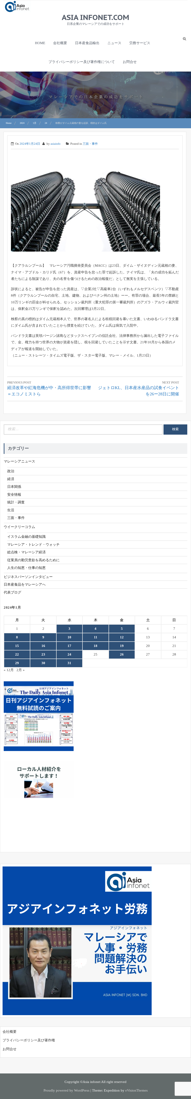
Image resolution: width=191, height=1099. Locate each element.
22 (17, 654)
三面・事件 (90, 143)
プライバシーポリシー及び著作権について (81, 62)
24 (69, 654)
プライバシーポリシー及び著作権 (29, 1040)
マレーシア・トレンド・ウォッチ (33, 544)
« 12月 (9, 670)
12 (122, 637)
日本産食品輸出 (87, 43)
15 (17, 646)
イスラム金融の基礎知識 (26, 536)
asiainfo (56, 143)
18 (95, 646)
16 (43, 646)
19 (122, 646)
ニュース (114, 43)
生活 (10, 510)
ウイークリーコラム (19, 527)
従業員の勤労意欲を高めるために (33, 560)
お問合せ (130, 62)
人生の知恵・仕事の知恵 (26, 568)
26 (122, 654)
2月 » (21, 670)
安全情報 (14, 494)
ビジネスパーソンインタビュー (28, 577)
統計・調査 (16, 502)
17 (69, 646)
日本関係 (14, 487)
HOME (40, 43)
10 (69, 637)
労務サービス (139, 43)
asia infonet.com (95, 17)
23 (43, 654)
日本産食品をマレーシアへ (25, 584)
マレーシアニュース (19, 461)
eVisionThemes (136, 1090)
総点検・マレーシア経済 (26, 552)
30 (43, 663)
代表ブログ (12, 592)
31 (69, 663)
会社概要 (60, 43)
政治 (10, 471)
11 (95, 637)
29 (17, 663)
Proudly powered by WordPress (66, 1090)
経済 (10, 479)
